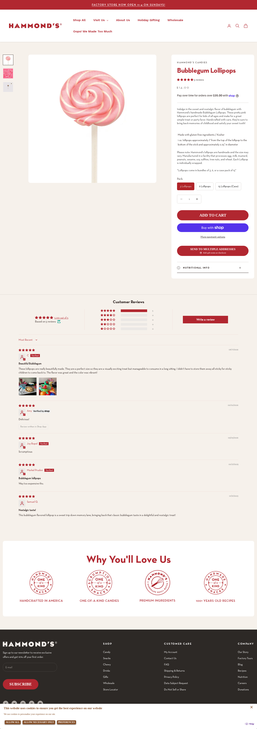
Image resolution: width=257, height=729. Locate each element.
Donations (243, 689)
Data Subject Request (176, 683)
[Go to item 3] (8, 87)
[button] (185, 79)
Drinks (106, 670)
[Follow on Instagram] (23, 703)
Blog (240, 664)
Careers (242, 683)
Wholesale (108, 683)
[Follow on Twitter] (14, 703)
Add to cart (212, 215)
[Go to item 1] (8, 60)
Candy (106, 652)
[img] (27, 350)
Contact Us (170, 658)
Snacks (107, 658)
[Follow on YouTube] (40, 703)
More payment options (213, 236)
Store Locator (110, 689)
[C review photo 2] (48, 386)
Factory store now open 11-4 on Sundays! (128, 4)
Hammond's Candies (192, 62)
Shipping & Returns (174, 670)
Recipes (242, 670)
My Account (170, 652)
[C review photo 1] (28, 386)
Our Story (243, 652)
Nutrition (243, 677)
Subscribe (20, 684)
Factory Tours (245, 658)
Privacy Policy (171, 677)
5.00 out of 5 (61, 317)
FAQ (166, 664)
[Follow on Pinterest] (31, 703)
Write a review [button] (205, 319)
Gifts (105, 677)
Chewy (107, 664)
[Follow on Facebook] (5, 703)
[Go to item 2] (8, 73)
